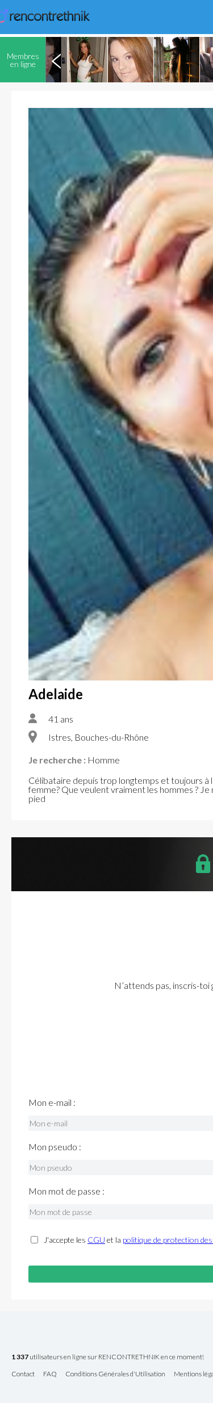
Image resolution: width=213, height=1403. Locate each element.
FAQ (50, 1374)
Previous (56, 59)
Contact (23, 1374)
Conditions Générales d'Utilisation (115, 1374)
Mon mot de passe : (66, 1191)
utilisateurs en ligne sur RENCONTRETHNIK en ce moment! (107, 1357)
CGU (96, 1240)
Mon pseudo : (54, 1146)
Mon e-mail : (52, 1102)
